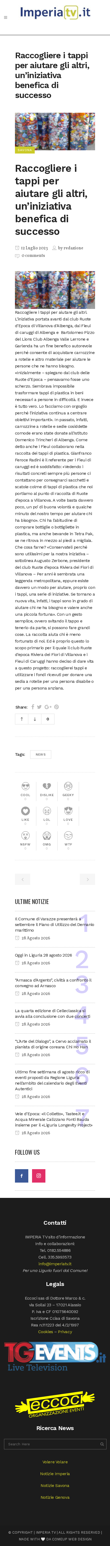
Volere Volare (55, 1461)
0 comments (33, 256)
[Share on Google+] (48, 707)
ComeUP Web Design (72, 1539)
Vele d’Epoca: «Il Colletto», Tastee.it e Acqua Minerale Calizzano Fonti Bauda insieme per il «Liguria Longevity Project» (54, 1119)
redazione (73, 248)
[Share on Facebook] (32, 707)
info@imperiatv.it (54, 1263)
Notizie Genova (55, 1497)
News (41, 754)
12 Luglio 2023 (34, 248)
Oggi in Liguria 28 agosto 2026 (43, 955)
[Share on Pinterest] (56, 707)
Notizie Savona (55, 1485)
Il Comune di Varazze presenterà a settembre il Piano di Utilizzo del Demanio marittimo (54, 924)
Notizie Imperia (55, 1473)
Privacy (65, 1331)
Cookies (45, 1331)
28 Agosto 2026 (35, 938)
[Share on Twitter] (39, 707)
